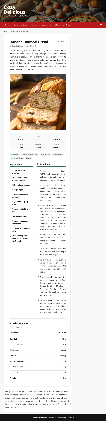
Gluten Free (59, 25)
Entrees (24, 25)
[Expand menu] (11, 25)
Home (7, 25)
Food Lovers (46, 25)
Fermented (35, 25)
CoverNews (59, 418)
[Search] (101, 24)
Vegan (68, 25)
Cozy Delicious (15, 9)
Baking (16, 25)
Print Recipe (60, 41)
